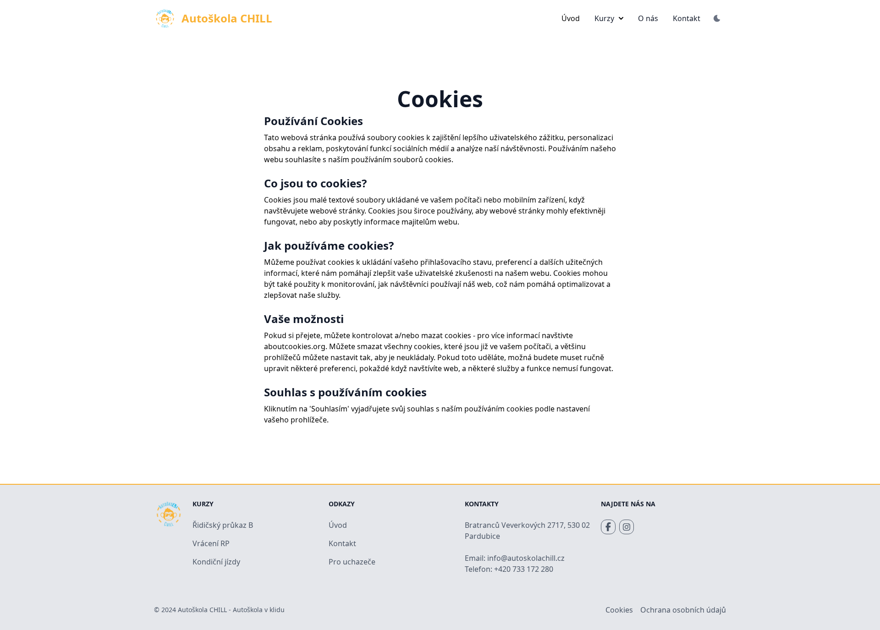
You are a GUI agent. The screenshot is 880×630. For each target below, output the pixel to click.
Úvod (570, 18)
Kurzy (604, 18)
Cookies (619, 610)
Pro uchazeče (352, 562)
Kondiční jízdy (216, 562)
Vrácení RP (211, 543)
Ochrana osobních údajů (683, 610)
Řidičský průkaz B (222, 525)
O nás (648, 18)
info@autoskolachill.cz (526, 558)
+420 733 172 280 (523, 569)
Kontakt (686, 18)
